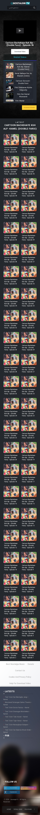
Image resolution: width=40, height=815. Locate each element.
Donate (31, 664)
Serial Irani (18, 809)
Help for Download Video (20, 683)
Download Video (20, 51)
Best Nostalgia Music (15, 664)
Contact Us (20, 670)
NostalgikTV (14, 799)
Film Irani (28, 809)
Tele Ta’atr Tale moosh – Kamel (16, 717)
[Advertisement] (20, 760)
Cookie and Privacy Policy (20, 677)
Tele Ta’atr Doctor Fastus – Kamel (17, 707)
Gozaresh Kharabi (29, 107)
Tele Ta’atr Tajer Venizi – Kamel (16, 721)
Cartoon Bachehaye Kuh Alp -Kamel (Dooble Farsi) (20, 127)
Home (9, 809)
